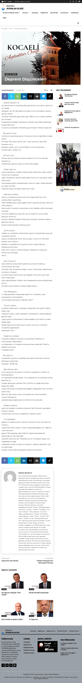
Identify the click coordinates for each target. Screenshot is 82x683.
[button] (78, 23)
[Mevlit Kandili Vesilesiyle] (41, 581)
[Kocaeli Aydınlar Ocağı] (16, 7)
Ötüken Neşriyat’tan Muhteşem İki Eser (45, 562)
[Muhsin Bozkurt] (10, 511)
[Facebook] (70, 1)
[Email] (30, 96)
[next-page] (61, 136)
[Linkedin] (24, 96)
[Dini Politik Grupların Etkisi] (13, 608)
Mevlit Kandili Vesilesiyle (39, 593)
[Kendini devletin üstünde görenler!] (59, 121)
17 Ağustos (33, 619)
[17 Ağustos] (41, 608)
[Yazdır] (37, 96)
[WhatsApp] (18, 96)
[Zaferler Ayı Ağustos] (59, 130)
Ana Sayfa (4, 28)
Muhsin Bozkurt (8, 90)
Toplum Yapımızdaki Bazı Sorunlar (71, 103)
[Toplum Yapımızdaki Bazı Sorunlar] (59, 105)
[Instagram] (73, 1)
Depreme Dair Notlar (9, 561)
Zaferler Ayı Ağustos (71, 127)
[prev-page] (57, 136)
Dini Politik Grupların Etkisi (12, 619)
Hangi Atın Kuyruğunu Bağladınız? (72, 111)
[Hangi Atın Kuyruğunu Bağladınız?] (59, 113)
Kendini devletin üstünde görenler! (71, 120)
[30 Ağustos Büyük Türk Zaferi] (13, 581)
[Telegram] (43, 96)
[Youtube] (79, 1)
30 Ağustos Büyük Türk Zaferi (11, 594)
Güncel (14, 74)
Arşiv (11, 28)
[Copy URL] (50, 96)
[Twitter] (76, 1)
